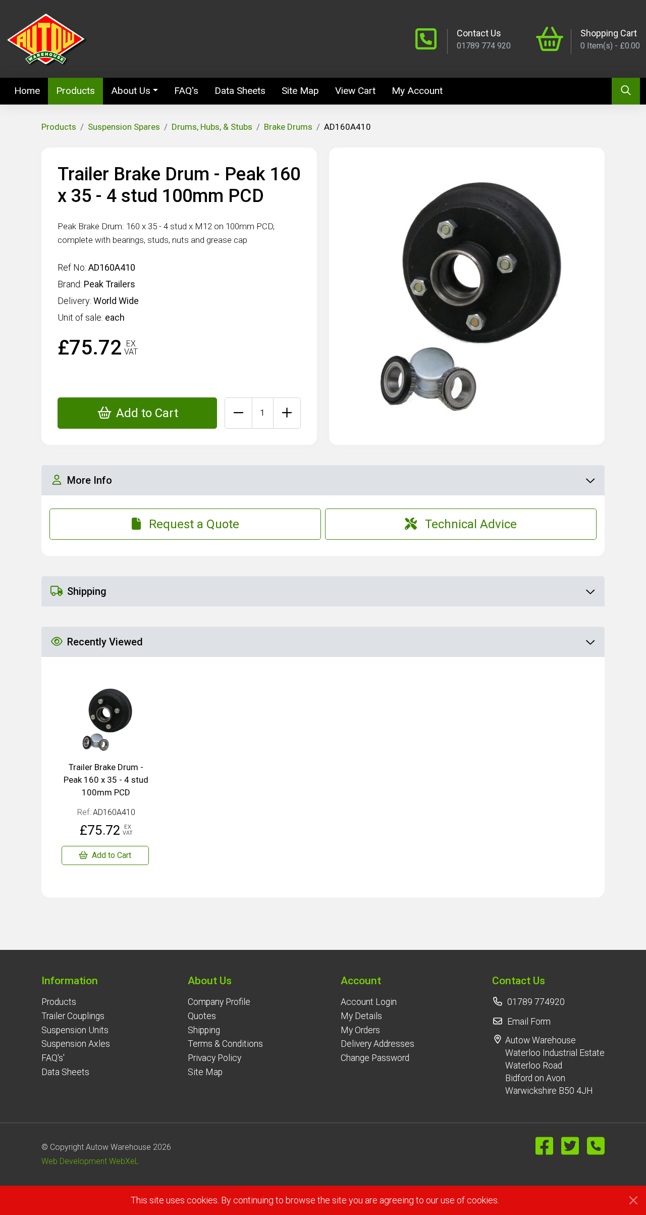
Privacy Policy (214, 1058)
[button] (75, 980)
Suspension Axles (75, 1044)
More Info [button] (89, 480)
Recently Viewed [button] (105, 642)
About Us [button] (130, 90)
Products (75, 90)
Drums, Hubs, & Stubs (212, 127)
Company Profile (219, 1002)
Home (31, 90)
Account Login (369, 1002)
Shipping (204, 1030)
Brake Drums (288, 127)
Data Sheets (239, 90)
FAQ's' (53, 1058)
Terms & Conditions (225, 1044)
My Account (417, 90)
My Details (361, 1016)
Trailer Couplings (72, 1016)
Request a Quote (194, 524)
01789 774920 (536, 1002)
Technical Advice (471, 524)
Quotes (202, 1016)
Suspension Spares (124, 127)
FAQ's (186, 90)
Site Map (300, 90)
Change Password (375, 1058)
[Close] (633, 1200)
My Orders (360, 1030)
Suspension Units (75, 1030)
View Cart (355, 90)
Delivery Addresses (377, 1044)
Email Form (529, 1022)
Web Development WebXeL (90, 1161)
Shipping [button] (86, 591)
